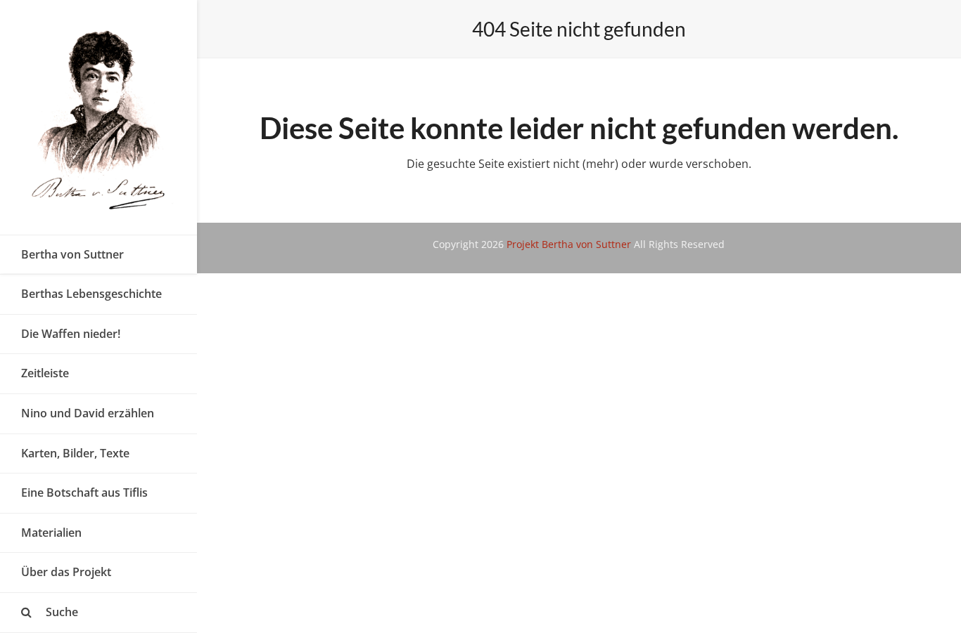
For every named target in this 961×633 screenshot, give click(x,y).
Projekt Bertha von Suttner (569, 244)
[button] (98, 612)
